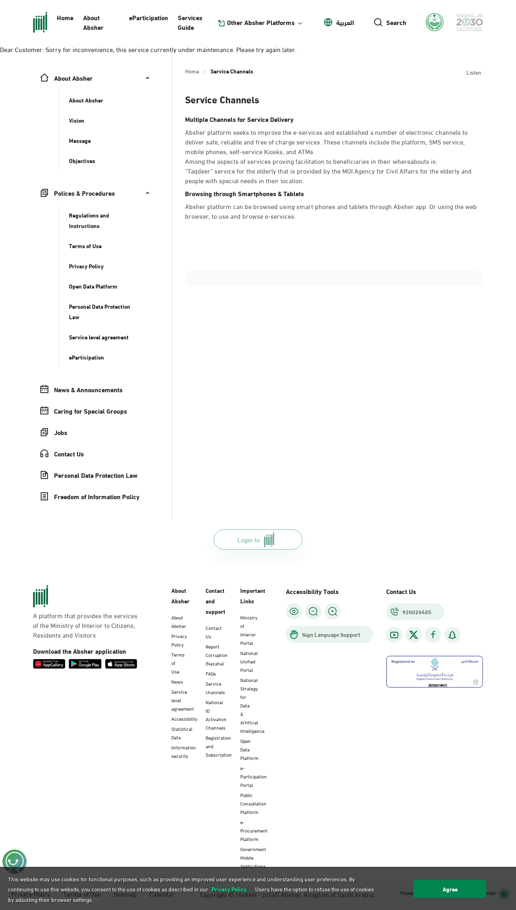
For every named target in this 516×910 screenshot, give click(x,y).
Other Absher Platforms (260, 22)
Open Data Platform (249, 749)
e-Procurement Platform (254, 830)
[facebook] (433, 635)
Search (396, 22)
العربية (345, 22)
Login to (248, 539)
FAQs (211, 673)
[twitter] (413, 635)
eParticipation (148, 17)
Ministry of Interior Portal (249, 630)
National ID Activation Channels (216, 714)
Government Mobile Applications (253, 857)
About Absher (93, 22)
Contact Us (214, 631)
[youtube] (394, 635)
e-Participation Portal (253, 776)
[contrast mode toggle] (294, 611)
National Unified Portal (249, 661)
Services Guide (190, 22)
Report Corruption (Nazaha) (217, 654)
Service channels (215, 687)
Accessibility (184, 718)
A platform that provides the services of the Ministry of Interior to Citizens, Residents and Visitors (85, 625)
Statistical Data (181, 732)
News (177, 681)
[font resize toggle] (313, 611)
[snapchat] (452, 635)
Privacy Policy (179, 640)
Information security (183, 751)
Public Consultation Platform (253, 803)
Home (65, 17)
